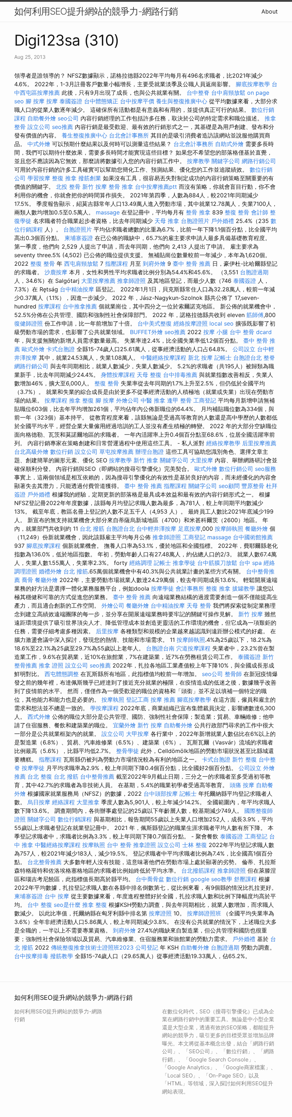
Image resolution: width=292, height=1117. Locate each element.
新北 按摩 (200, 357)
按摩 (52, 101)
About (269, 11)
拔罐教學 (243, 588)
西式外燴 (38, 716)
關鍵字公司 (226, 161)
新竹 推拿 (146, 460)
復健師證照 (28, 323)
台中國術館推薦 (253, 537)
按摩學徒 (162, 588)
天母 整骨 (199, 605)
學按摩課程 (104, 708)
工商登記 (204, 400)
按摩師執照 (229, 528)
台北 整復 (39, 776)
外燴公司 (127, 400)
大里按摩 (201, 460)
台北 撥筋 (92, 528)
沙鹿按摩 (56, 272)
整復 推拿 (64, 178)
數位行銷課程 (75, 819)
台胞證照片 (195, 220)
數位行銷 (61, 451)
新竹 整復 (244, 759)
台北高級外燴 (31, 451)
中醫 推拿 (153, 400)
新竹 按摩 (94, 186)
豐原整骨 (252, 485)
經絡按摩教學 (223, 443)
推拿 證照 (51, 665)
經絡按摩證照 (190, 323)
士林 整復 (194, 844)
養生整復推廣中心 (84, 135)
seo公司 (68, 118)
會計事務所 (190, 588)
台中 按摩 (57, 896)
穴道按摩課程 (193, 648)
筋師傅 (255, 314)
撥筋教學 (61, 956)
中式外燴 (38, 143)
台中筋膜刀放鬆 (217, 562)
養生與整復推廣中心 (181, 101)
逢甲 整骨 (179, 400)
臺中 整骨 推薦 (191, 263)
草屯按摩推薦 (116, 451)
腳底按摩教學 (253, 84)
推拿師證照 (131, 280)
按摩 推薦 (163, 699)
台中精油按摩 (77, 289)
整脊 (269, 357)
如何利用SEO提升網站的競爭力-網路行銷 (96, 11)
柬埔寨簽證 (78, 237)
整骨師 (233, 673)
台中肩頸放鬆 (228, 92)
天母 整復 (149, 374)
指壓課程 (116, 263)
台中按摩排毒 (31, 956)
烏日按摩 (38, 802)
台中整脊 (198, 92)
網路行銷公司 (259, 161)
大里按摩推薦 (98, 280)
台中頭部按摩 (161, 793)
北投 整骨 (68, 186)
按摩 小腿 (215, 332)
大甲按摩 (137, 733)
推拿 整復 (81, 400)
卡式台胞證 (60, 349)
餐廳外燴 (256, 528)
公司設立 (244, 349)
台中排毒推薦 (180, 374)
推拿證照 (144, 844)
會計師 (259, 212)
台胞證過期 (254, 272)
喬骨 (27, 579)
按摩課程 (49, 306)
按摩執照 (112, 699)
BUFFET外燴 (146, 332)
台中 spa (250, 562)
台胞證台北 (247, 357)
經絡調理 (140, 562)
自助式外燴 (229, 143)
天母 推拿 (167, 220)
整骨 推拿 (121, 186)
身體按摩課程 (118, 374)
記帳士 (222, 357)
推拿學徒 (184, 562)
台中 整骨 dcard (251, 332)
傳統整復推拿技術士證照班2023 (92, 947)
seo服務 (265, 468)
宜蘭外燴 (124, 725)
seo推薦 (62, 126)
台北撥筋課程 (198, 870)
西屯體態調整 (62, 673)
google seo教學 (211, 879)
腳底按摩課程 (43, 545)
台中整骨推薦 (97, 776)
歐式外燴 (33, 349)
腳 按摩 (35, 101)
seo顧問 (229, 485)
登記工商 (137, 699)
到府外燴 (154, 263)
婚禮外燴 (50, 571)
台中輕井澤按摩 (156, 528)
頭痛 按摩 (242, 785)
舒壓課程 (245, 879)
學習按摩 (38, 178)
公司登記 (146, 947)
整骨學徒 (127, 750)
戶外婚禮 (222, 220)
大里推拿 (88, 802)
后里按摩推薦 (259, 443)
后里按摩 (107, 631)
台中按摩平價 (137, 101)
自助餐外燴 (41, 118)
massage (108, 212)
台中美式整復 (154, 323)
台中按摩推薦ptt (156, 186)
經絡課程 (63, 802)
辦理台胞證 (149, 451)
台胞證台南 (160, 648)
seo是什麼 (67, 904)
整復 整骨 (237, 212)
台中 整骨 (119, 844)
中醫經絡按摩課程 (163, 357)
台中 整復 (39, 904)
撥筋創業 (89, 178)
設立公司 (38, 126)
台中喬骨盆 (150, 879)
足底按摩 (189, 528)
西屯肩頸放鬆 (81, 263)
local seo (221, 323)
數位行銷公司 (236, 468)
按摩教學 (198, 161)
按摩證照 (160, 913)
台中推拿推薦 (80, 306)
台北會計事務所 (129, 135)
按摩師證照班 (204, 913)
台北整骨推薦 (44, 862)
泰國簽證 (70, 101)
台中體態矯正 (101, 101)
